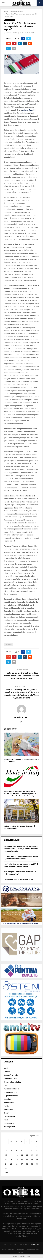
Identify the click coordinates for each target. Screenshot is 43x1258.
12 (17, 1155)
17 (6, 1160)
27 (22, 1164)
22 (32, 1160)
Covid (6, 1068)
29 (32, 1164)
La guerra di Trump (11, 1096)
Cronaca (7, 1072)
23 (37, 1160)
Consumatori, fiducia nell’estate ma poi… (19, 879)
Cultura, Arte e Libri (11, 1075)
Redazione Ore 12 (11, 33)
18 (11, 1160)
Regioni (6, 1113)
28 (27, 1164)
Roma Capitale (9, 1116)
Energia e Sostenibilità (12, 1082)
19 (17, 1160)
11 (11, 1155)
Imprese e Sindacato (11, 1089)
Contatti (20, 1252)
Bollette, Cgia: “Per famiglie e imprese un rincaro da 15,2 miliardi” (21, 760)
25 (11, 1164)
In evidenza (8, 644)
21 (27, 1160)
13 (22, 1155)
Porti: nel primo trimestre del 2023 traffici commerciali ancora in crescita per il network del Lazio (21, 675)
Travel (6, 1120)
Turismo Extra (9, 1123)
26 (17, 1164)
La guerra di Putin (10, 1092)
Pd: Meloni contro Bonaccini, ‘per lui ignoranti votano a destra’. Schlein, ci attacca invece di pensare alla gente (21, 848)
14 (27, 1155)
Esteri (6, 1085)
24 (6, 1164)
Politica (6, 1106)
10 (6, 1155)
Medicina (7, 1099)
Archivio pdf (20, 1249)
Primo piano (8, 1109)
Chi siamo (11, 1249)
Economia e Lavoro (9, 20)
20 (22, 1160)
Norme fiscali (9, 1103)
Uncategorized (9, 1127)
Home (4, 1249)
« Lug (6, 1172)
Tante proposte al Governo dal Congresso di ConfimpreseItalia (19, 827)
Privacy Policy (34, 1244)
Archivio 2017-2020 (33, 1249)
